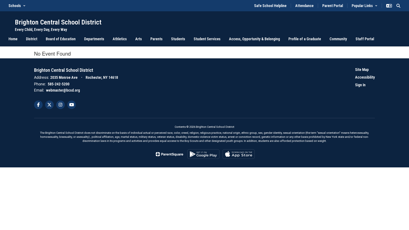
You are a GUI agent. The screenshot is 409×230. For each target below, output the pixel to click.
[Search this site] (398, 6)
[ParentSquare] (169, 154)
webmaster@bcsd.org (63, 90)
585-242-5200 (58, 84)
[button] (17, 5)
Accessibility (365, 77)
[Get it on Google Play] (203, 154)
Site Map (362, 69)
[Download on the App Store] (239, 154)
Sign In (360, 85)
